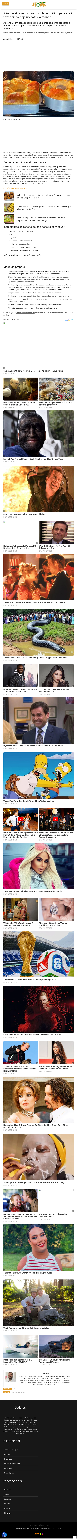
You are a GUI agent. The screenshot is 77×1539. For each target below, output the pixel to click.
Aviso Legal (8, 1468)
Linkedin (7, 1508)
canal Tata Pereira (19, 157)
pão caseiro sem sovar (18, 1392)
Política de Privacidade (12, 1464)
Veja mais (52, 1384)
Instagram (7, 1499)
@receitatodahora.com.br (25, 313)
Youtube (7, 1504)
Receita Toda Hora (9, 33)
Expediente (8, 1459)
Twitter (6, 1494)
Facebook (7, 1490)
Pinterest (7, 1513)
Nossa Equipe (9, 1473)
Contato (7, 1454)
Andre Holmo (8, 39)
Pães (18, 33)
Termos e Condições (11, 1450)
